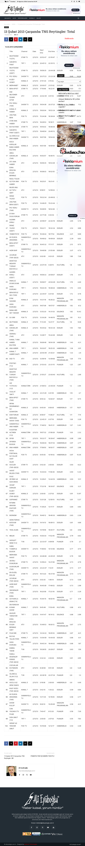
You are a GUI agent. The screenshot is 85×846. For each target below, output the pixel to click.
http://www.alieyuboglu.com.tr (27, 771)
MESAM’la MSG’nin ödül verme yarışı (68, 94)
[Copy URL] (30, 39)
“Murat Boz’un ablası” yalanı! (67, 117)
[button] (78, 18)
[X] (76, 1)
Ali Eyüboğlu (23, 768)
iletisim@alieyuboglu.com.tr (45, 823)
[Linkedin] (20, 39)
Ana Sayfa (7, 24)
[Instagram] (74, 1)
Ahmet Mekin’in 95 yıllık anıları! (69, 100)
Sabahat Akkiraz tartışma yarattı (69, 111)
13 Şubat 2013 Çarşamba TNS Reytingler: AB (14, 757)
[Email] (25, 39)
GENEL (14, 24)
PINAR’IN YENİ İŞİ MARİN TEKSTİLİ (42, 756)
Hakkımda (69, 38)
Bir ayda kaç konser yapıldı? (66, 106)
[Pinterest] (16, 39)
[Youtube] (79, 1)
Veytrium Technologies (30, 844)
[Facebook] (71, 1)
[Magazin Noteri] (54, 827)
